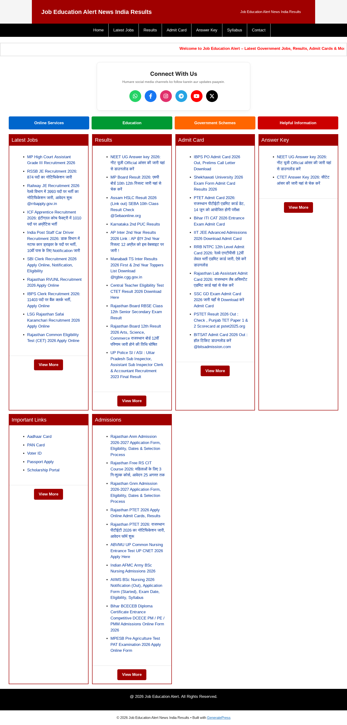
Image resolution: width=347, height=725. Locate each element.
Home (98, 30)
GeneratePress (219, 718)
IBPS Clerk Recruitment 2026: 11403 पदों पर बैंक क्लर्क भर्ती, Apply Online (53, 300)
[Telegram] (181, 96)
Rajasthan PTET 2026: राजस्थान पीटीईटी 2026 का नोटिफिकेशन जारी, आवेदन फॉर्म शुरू (137, 530)
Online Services (49, 123)
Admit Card (176, 30)
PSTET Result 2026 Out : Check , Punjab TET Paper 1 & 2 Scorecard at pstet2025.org (221, 320)
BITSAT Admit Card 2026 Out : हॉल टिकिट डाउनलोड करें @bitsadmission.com (221, 341)
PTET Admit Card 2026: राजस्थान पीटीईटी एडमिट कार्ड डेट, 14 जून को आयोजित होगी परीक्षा (219, 204)
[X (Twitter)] (212, 96)
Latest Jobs (123, 30)
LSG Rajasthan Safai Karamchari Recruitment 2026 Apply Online (53, 320)
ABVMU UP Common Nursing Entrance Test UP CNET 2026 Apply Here (136, 550)
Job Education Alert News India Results (96, 12)
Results (150, 30)
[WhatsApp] (135, 96)
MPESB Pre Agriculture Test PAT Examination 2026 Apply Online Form (135, 644)
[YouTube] (197, 96)
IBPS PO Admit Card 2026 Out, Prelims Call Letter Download (217, 163)
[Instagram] (166, 96)
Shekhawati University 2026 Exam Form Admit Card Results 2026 (218, 183)
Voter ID (34, 453)
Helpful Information (298, 123)
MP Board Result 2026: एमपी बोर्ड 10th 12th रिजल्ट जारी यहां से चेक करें (135, 183)
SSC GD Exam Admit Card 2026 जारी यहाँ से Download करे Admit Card (219, 300)
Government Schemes (215, 123)
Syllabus (234, 30)
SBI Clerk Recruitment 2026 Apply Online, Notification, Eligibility (51, 265)
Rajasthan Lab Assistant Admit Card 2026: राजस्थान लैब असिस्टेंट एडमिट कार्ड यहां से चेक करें (221, 279)
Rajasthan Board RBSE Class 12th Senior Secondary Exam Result (136, 312)
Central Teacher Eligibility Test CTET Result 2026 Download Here (137, 291)
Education (132, 123)
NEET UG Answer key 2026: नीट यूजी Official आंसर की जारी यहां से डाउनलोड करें (137, 163)
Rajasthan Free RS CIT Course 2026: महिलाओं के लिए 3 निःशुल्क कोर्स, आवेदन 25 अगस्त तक (137, 469)
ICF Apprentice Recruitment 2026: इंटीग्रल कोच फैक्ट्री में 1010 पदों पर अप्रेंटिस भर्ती (54, 218)
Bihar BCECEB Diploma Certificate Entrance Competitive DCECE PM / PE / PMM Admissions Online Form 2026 (137, 618)
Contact (259, 30)
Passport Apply (40, 462)
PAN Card (36, 445)
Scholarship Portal (43, 470)
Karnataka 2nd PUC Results (135, 224)
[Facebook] (151, 96)
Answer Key (206, 30)
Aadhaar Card (39, 436)
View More (48, 364)
